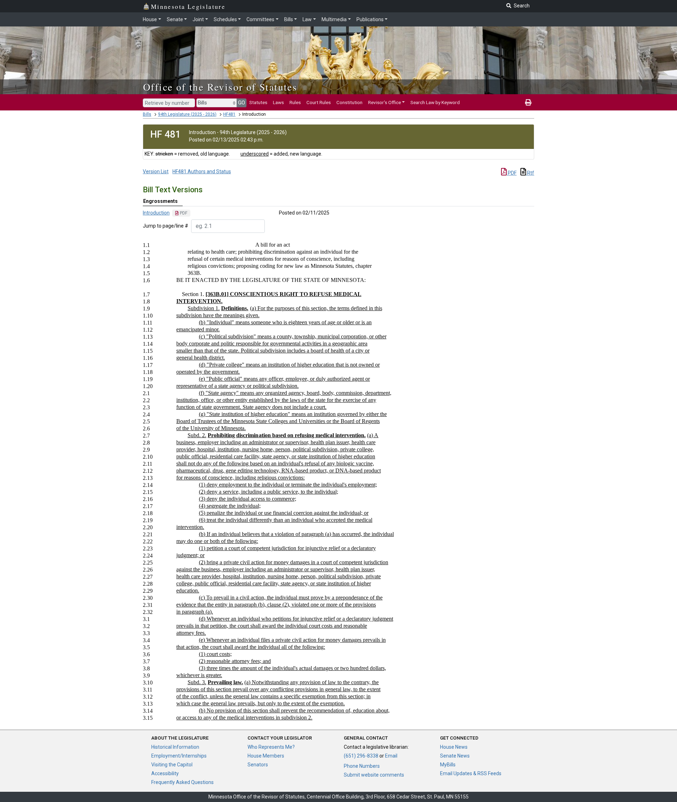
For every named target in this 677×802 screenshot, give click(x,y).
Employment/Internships (179, 756)
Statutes (258, 102)
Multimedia (334, 19)
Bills (288, 19)
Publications (370, 19)
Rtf (530, 173)
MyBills (448, 764)
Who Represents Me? (271, 747)
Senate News (455, 756)
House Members (266, 756)
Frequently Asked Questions (182, 782)
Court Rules (318, 102)
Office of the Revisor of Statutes (220, 87)
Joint (198, 19)
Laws (278, 102)
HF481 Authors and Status (201, 171)
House (150, 19)
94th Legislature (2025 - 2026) (187, 114)
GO (241, 103)
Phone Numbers (362, 766)
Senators (258, 764)
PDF (512, 173)
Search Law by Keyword (435, 102)
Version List (156, 171)
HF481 (229, 114)
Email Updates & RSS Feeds (470, 773)
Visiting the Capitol (172, 764)
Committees (260, 19)
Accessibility (165, 773)
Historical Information (175, 747)
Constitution (349, 102)
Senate (175, 19)
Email (391, 756)
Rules (295, 102)
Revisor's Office (384, 102)
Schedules (225, 19)
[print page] (528, 102)
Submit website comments (374, 775)
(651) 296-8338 (361, 756)
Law (307, 19)
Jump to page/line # (165, 226)
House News (454, 747)
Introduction (156, 213)
